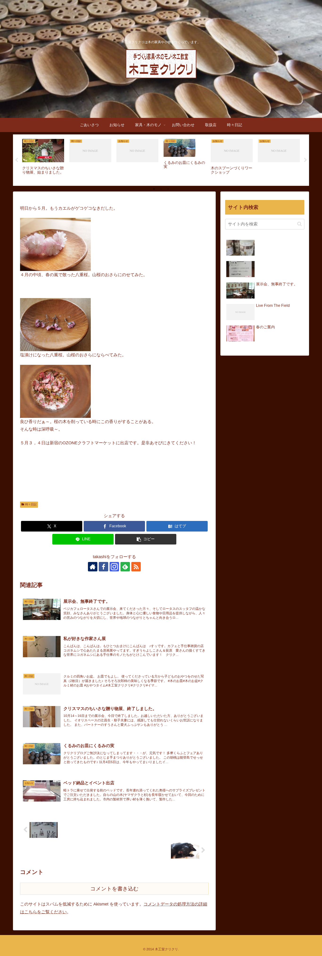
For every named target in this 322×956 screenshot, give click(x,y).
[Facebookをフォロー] (103, 566)
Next (305, 160)
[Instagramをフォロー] (114, 566)
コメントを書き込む (114, 889)
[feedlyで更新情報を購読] (125, 566)
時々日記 (31, 504)
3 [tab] (168, 189)
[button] (145, 539)
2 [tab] (161, 189)
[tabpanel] (43, 159)
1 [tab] (154, 189)
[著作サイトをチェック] (92, 566)
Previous (16, 160)
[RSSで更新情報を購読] (136, 566)
